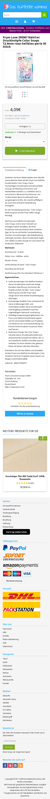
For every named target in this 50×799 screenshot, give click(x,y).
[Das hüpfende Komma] (25, 7)
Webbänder (7, 666)
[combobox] (25, 15)
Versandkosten (23, 115)
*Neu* (5, 659)
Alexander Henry (9, 699)
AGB (4, 643)
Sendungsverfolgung (11, 513)
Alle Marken (7, 720)
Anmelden (9, 747)
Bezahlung (7, 520)
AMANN (6, 703)
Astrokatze (7, 713)
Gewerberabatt (9, 509)
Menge (8, 137)
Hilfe (4, 632)
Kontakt (6, 636)
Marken (6, 673)
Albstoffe (6, 696)
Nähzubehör (8, 669)
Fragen (34, 170)
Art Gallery (7, 710)
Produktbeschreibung (14, 170)
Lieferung (6, 523)
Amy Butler (7, 706)
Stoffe (5, 662)
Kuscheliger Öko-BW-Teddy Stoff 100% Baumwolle (25, 477)
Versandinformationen (12, 506)
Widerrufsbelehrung (11, 639)
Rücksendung (8, 527)
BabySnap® (7, 717)
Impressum (7, 629)
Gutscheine (7, 676)
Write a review (25, 413)
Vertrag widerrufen (16, 531)
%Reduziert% (8, 680)
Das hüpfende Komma (32, 779)
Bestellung (7, 516)
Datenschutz (7, 646)
